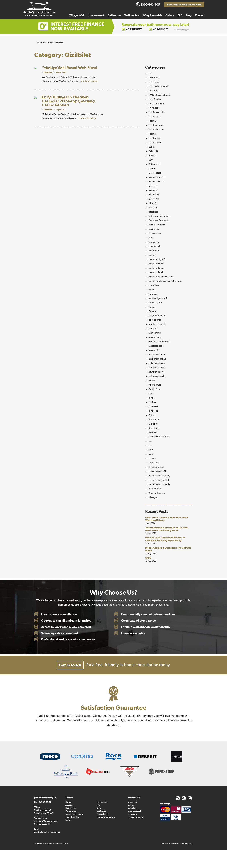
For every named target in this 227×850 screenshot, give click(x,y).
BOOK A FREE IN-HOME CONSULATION (184, 5)
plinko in (153, 402)
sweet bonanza (156, 467)
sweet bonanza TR (158, 471)
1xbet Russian (155, 142)
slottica (152, 458)
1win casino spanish (158, 86)
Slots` (151, 454)
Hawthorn (132, 814)
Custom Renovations (74, 814)
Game (151, 307)
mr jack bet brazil (157, 354)
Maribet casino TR (157, 324)
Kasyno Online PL (157, 315)
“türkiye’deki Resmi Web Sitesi (69, 67)
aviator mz (154, 194)
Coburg (131, 805)
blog (151, 237)
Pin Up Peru (154, 389)
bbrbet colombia (157, 224)
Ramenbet (154, 428)
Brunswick (132, 802)
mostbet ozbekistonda (159, 341)
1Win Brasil (154, 77)
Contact (200, 15)
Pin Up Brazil (155, 384)
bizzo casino (155, 233)
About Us (69, 805)
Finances (153, 294)
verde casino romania (159, 484)
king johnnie (155, 320)
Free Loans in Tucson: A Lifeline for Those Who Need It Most (166, 519)
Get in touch (70, 665)
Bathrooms (114, 15)
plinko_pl (153, 410)
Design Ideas (70, 811)
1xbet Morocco (156, 129)
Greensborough (134, 811)
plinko (152, 397)
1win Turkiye (155, 99)
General (152, 311)
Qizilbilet (48, 72)
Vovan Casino (155, 488)
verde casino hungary (159, 475)
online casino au (157, 363)
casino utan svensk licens (161, 276)
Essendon (132, 808)
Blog (189, 15)
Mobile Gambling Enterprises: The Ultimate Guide (168, 549)
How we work (96, 15)
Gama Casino (155, 302)
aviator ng (154, 198)
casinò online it (156, 272)
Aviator (152, 168)
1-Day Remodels (152, 15)
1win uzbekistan (156, 103)
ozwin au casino (157, 371)
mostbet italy (155, 337)
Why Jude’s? (76, 15)
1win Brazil (154, 82)
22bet (151, 146)
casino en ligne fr (157, 259)
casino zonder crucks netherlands (165, 281)
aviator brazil (155, 172)
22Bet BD (153, 151)
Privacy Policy (102, 814)
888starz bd (154, 164)
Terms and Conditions (106, 817)
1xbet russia (154, 138)
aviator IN (153, 185)
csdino (152, 289)
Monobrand (155, 332)
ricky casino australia (159, 436)
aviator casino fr (156, 181)
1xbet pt (152, 133)
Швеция (153, 497)
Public (152, 415)
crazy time (154, 285)
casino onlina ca (157, 263)
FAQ (180, 15)
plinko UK (153, 406)
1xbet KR (153, 120)
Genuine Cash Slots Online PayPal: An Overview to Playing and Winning (165, 539)
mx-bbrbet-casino (157, 358)
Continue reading (89, 81)
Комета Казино (157, 493)
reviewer (153, 432)
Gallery (169, 15)
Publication (154, 419)
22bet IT (153, 155)
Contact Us (101, 811)
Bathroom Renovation (159, 220)
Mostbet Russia (156, 345)
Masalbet (153, 328)
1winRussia (154, 107)
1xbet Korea (154, 116)
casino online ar (156, 268)
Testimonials (131, 15)
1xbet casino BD (156, 112)
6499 (148, 558)
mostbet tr (154, 350)
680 (151, 159)
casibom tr (154, 250)
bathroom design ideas (160, 216)
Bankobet (153, 207)
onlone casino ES (157, 367)
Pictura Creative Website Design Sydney (177, 843)
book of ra (154, 242)
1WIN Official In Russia (159, 95)
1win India (154, 90)
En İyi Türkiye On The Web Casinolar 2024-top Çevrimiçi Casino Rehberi (68, 101)
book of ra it (154, 246)
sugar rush (154, 462)
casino (152, 255)
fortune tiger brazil (158, 298)
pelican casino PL (157, 376)
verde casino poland (159, 480)
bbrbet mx (154, 229)
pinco (151, 393)
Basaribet (153, 211)
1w (150, 73)
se (150, 441)
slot (150, 445)
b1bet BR (153, 203)
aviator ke (153, 190)
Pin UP (152, 380)
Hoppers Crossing (135, 817)
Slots (151, 449)
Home (68, 802)
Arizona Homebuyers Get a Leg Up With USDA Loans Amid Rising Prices (166, 529)
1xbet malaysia (156, 125)
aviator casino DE (157, 177)
